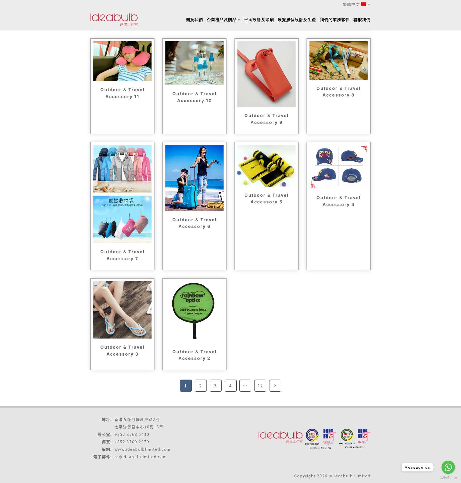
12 (260, 386)
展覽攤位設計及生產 (297, 19)
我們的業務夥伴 (335, 19)
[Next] (275, 386)
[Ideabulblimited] (114, 19)
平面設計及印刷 (259, 19)
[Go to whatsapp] (448, 467)
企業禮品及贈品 (222, 19)
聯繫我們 (362, 19)
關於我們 (194, 19)
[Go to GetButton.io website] (448, 477)
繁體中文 (351, 4)
